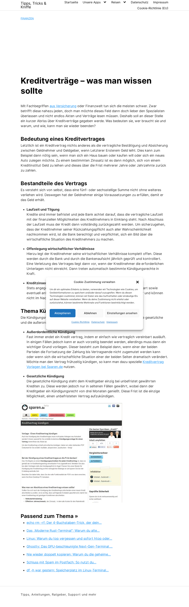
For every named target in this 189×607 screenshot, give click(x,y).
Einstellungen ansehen (122, 313)
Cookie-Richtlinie (80, 322)
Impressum (112, 322)
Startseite (71, 2)
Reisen (115, 2)
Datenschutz (98, 322)
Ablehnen (90, 313)
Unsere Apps (92, 2)
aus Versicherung (63, 106)
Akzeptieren (62, 313)
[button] (137, 282)
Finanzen (27, 18)
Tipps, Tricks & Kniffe (33, 5)
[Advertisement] (94, 48)
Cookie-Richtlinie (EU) (152, 8)
